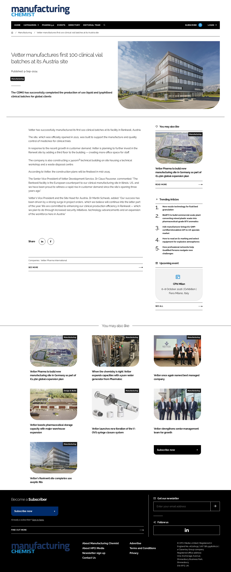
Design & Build (70, 391)
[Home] (12, 32)
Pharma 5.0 (48, 25)
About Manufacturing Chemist (100, 543)
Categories (30, 25)
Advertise (135, 543)
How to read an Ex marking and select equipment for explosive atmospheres (180, 240)
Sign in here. (38, 520)
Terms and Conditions (143, 548)
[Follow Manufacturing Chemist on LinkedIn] (186, 531)
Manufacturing (17, 79)
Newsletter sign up (93, 553)
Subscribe (191, 25)
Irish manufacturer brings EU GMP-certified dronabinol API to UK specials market (180, 230)
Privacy (134, 553)
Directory (74, 25)
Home (17, 25)
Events (61, 25)
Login (211, 25)
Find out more (19, 530)
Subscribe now (166, 449)
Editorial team (91, 25)
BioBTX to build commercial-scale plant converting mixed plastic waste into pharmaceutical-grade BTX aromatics (181, 218)
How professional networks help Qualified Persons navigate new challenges (178, 250)
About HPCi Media (93, 548)
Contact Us (89, 557)
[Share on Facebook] (50, 241)
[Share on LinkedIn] (42, 241)
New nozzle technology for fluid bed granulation (180, 208)
